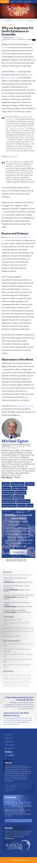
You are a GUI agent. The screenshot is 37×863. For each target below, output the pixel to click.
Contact (10, 744)
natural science (8, 501)
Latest (31, 20)
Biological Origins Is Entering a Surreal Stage (18, 628)
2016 (24, 679)
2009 (28, 682)
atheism (5, 484)
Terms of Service (10, 788)
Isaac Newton (8, 492)
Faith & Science (9, 25)
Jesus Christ (7, 497)
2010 (23, 682)
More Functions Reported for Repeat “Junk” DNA (18, 660)
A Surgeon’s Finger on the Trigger (14, 610)
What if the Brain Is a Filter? (12, 620)
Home (8, 734)
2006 (15, 685)
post (16, 71)
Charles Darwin (17, 484)
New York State (23, 501)
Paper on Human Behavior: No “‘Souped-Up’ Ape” (18, 655)
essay (30, 74)
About (12, 2)
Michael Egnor (8, 37)
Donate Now (18, 552)
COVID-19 (30, 484)
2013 (10, 682)
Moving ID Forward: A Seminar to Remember (18, 595)
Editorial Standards (11, 785)
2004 (25, 685)
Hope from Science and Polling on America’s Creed (18, 645)
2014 (5, 682)
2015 (28, 679)
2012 (14, 682)
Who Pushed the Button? (11, 636)
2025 (5, 675)
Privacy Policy (9, 790)
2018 (15, 679)
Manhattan (19, 497)
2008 (6, 685)
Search (9, 741)
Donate (19, 2)
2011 (19, 682)
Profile (17, 478)
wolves (30, 505)
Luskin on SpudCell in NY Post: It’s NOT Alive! (16, 624)
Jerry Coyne (21, 492)
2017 (19, 679)
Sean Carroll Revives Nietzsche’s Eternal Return (17, 666)
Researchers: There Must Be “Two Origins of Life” (18, 632)
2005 (20, 685)
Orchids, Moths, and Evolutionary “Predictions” (14, 579)
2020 (5, 679)
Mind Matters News (24, 405)
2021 (28, 675)
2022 (23, 675)
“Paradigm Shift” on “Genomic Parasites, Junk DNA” (17, 650)
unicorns (21, 505)
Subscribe (27, 2)
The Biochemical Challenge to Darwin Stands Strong (16, 587)
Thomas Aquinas (15, 237)
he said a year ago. (16, 128)
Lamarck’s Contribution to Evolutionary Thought (16, 603)
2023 (17, 675)
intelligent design (19, 488)
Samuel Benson (11, 77)
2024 (11, 675)
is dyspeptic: (13, 156)
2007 (10, 685)
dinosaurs (6, 488)
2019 (10, 679)
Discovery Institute (19, 860)
